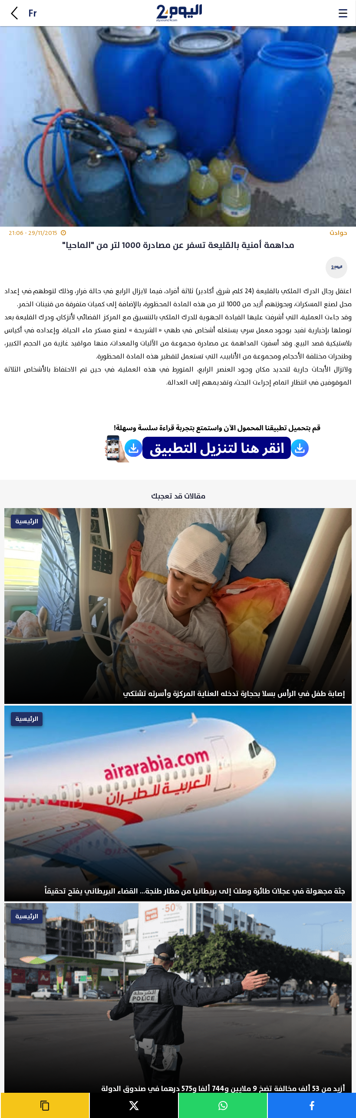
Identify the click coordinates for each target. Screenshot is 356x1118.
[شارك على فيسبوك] (311, 1105)
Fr (32, 14)
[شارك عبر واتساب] (222, 1105)
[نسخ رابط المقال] (44, 1105)
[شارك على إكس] (133, 1105)
